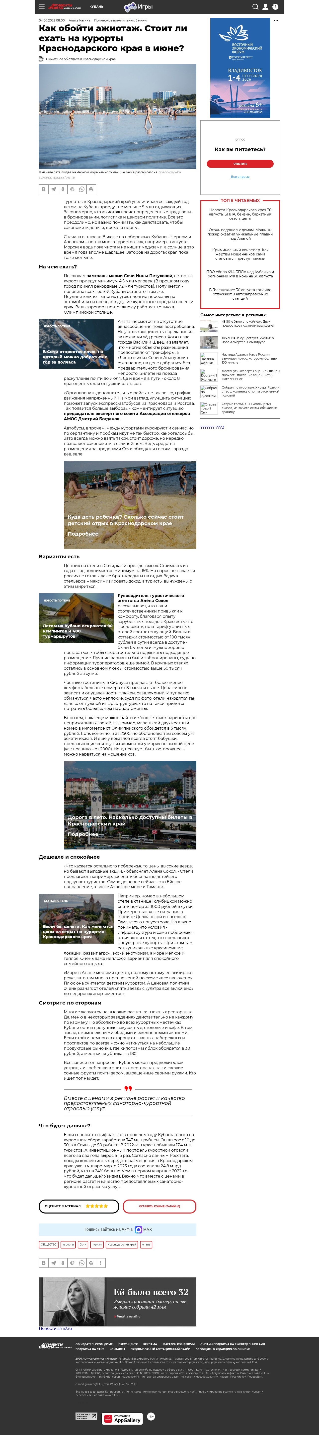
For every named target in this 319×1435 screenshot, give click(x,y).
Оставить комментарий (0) (159, 1206)
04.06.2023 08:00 (52, 20)
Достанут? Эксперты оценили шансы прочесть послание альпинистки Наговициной (251, 375)
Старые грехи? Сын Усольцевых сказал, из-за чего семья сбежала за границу (250, 408)
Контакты (117, 1349)
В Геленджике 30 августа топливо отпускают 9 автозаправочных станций (240, 294)
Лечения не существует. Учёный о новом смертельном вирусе (248, 340)
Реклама (150, 1344)
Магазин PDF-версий (179, 1344)
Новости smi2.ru (55, 1328)
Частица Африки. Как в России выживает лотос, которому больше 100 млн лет (249, 358)
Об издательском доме (94, 1344)
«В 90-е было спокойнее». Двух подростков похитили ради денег (248, 323)
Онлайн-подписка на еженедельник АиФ (232, 1344)
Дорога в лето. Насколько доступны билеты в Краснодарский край (130, 820)
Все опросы (240, 176)
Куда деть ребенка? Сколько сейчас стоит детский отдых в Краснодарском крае (126, 520)
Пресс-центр (128, 1344)
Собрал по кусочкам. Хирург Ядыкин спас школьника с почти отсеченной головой (251, 391)
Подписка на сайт (90, 1349)
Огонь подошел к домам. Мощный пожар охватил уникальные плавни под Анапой (240, 234)
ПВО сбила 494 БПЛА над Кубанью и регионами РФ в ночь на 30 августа (240, 274)
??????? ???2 (212, 427)
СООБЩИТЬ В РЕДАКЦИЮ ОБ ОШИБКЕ (223, 1349)
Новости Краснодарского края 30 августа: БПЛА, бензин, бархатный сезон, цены (240, 214)
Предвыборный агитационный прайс (160, 1349)
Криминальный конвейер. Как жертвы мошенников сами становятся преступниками (240, 254)
